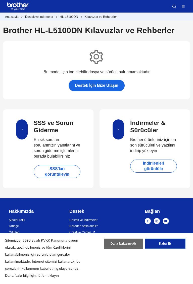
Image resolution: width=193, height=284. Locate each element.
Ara (174, 6)
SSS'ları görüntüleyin (57, 171)
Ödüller (14, 232)
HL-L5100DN (69, 17)
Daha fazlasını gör (123, 243)
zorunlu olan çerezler (53, 254)
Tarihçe (14, 226)
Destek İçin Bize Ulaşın (96, 85)
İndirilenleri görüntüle (153, 166)
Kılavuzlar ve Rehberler (101, 17)
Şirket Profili (17, 220)
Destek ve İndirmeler (39, 17)
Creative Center (80, 232)
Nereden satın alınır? (83, 226)
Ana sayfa (12, 17)
